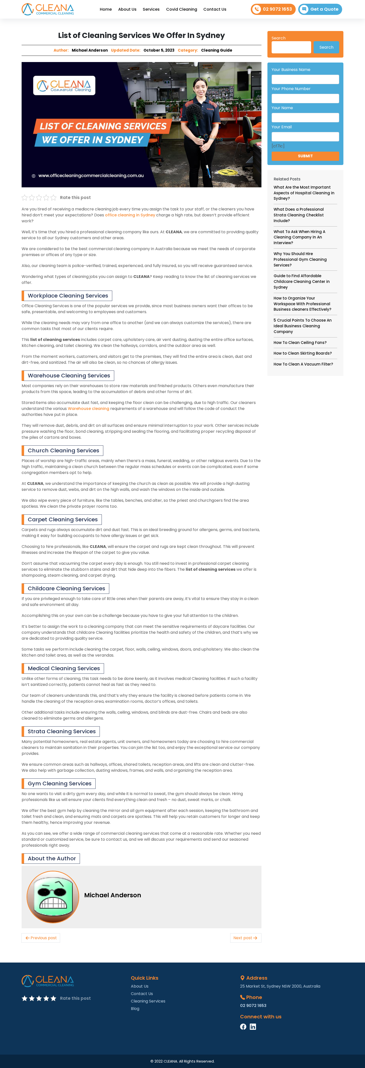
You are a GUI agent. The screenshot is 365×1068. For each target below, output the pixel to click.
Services (151, 9)
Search (279, 38)
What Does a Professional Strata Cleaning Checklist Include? (299, 215)
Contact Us (214, 9)
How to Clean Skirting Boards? (303, 353)
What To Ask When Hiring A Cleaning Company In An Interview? (299, 237)
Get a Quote (324, 9)
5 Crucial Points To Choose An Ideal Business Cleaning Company (303, 326)
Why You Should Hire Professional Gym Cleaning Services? (300, 259)
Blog (135, 1008)
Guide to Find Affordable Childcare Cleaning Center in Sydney (302, 281)
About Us (127, 9)
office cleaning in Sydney (130, 215)
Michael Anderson (90, 50)
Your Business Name (291, 69)
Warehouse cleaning (88, 408)
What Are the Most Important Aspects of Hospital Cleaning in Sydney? (304, 193)
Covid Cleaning (181, 9)
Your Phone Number (291, 89)
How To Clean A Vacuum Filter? (303, 364)
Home (106, 9)
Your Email (282, 127)
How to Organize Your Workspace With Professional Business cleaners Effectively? (302, 304)
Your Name (282, 108)
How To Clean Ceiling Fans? (300, 342)
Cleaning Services (148, 1001)
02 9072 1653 (277, 9)
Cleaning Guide (216, 50)
